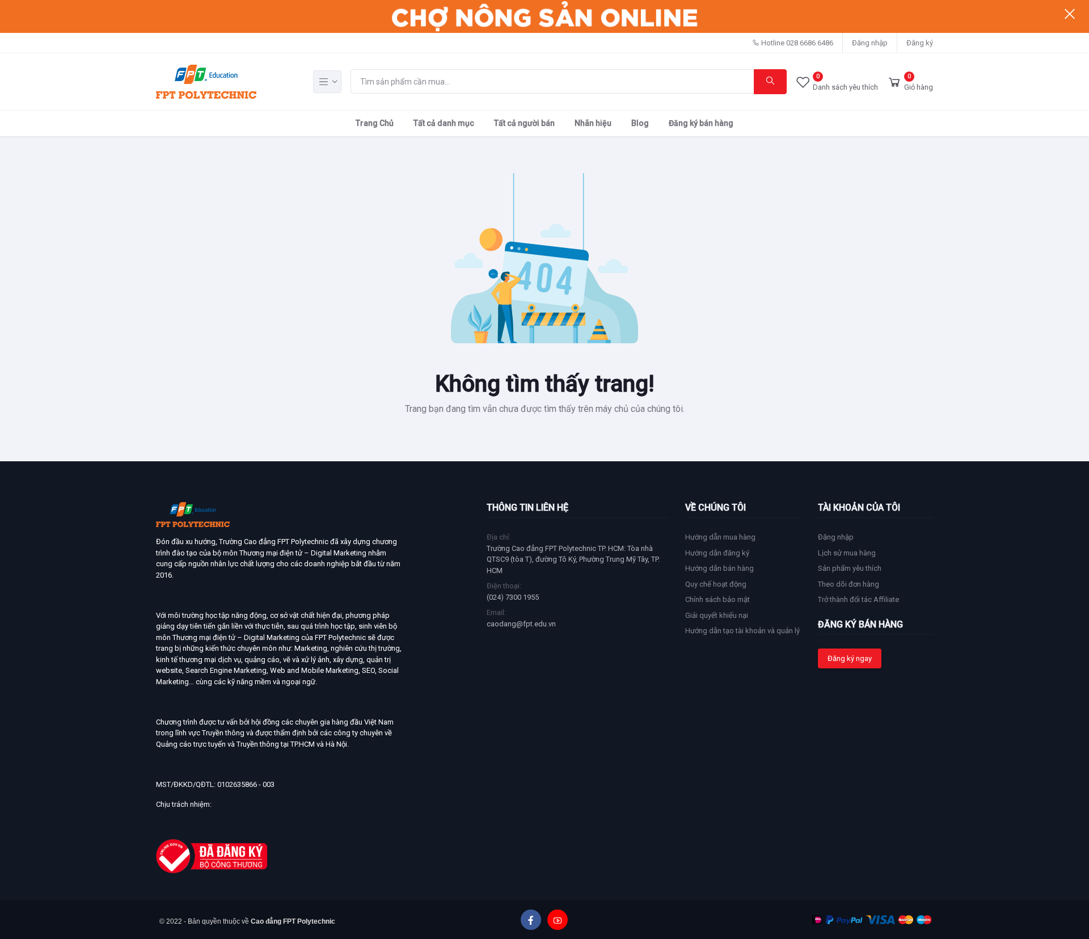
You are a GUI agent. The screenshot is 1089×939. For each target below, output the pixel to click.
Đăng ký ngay (850, 658)
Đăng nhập (870, 43)
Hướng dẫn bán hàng (719, 568)
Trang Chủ (375, 123)
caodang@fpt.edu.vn (521, 624)
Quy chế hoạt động (715, 584)
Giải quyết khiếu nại (716, 615)
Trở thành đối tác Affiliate (858, 599)
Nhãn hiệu (593, 123)
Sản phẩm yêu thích (849, 568)
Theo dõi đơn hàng (848, 584)
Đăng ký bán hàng (701, 123)
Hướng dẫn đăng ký (717, 553)
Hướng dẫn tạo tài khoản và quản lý (742, 630)
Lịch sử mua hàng (847, 553)
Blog (640, 123)
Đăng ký (919, 43)
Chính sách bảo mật (717, 599)
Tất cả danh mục (443, 123)
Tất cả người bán (524, 123)
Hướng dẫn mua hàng (720, 537)
